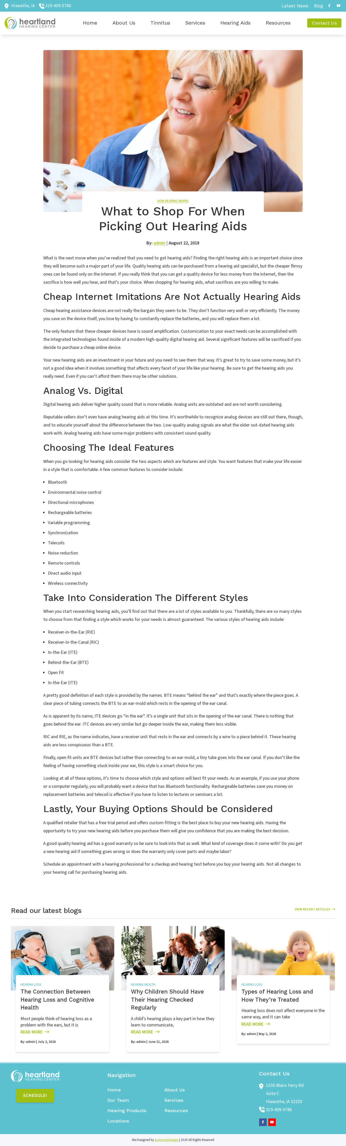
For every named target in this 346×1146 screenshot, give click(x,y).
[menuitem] (295, 6)
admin (159, 243)
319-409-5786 (58, 6)
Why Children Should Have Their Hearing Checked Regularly (167, 999)
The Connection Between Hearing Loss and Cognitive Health (57, 999)
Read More (32, 1032)
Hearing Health (143, 984)
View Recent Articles (312, 909)
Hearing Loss (31, 984)
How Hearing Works (173, 201)
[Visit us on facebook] (329, 5)
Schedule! (35, 1095)
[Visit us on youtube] (338, 5)
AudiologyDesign (166, 1140)
